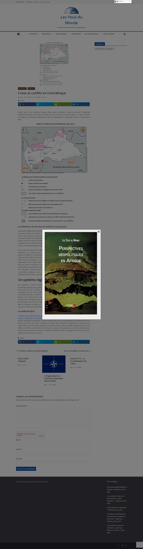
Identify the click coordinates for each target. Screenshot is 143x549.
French (120, 1)
